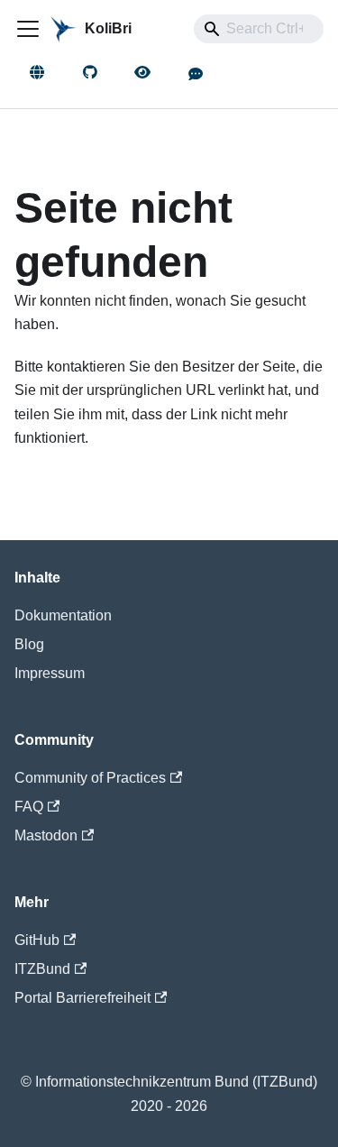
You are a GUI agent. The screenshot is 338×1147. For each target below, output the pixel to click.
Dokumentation (63, 615)
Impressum (49, 673)
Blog (29, 644)
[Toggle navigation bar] (27, 28)
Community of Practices (90, 777)
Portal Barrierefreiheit (82, 997)
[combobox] (259, 28)
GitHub (36, 940)
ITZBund (42, 969)
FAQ (28, 806)
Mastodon (46, 835)
